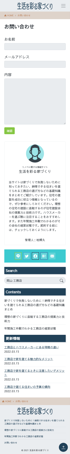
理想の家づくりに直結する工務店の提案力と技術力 (34, 319)
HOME (10, 15)
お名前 (9, 39)
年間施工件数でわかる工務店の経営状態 (30, 328)
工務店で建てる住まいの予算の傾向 (27, 387)
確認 (9, 131)
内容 (7, 74)
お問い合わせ (10, 442)
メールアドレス (16, 56)
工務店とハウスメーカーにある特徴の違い (31, 347)
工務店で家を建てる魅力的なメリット (28, 359)
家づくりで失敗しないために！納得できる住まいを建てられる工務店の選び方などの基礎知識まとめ (34, 305)
